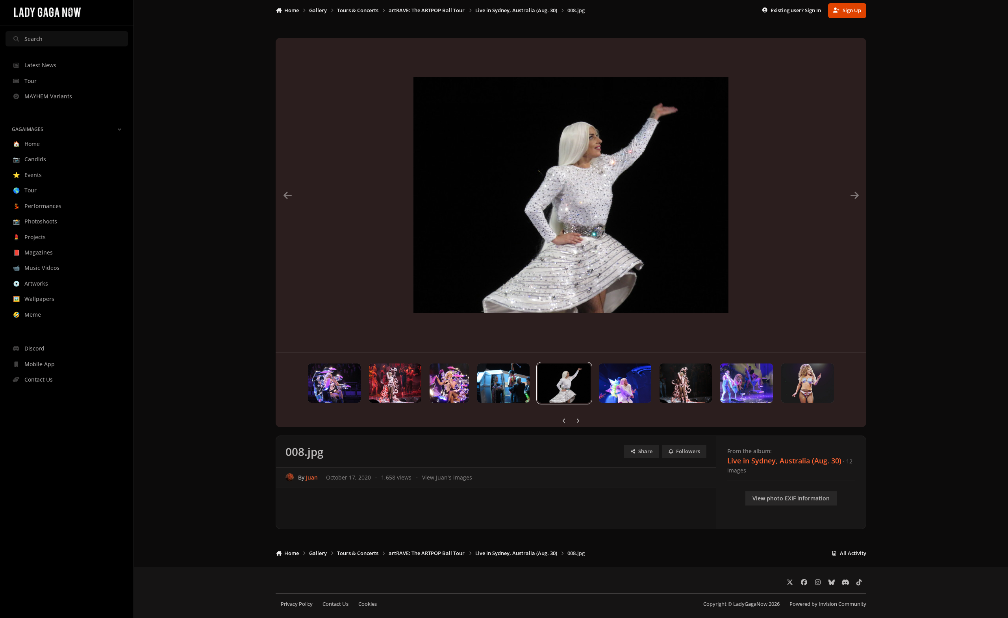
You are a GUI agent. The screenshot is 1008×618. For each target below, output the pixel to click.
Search (33, 38)
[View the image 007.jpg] (625, 383)
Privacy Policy (297, 604)
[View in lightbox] (570, 195)
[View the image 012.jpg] (334, 383)
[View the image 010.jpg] (449, 383)
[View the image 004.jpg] (807, 383)
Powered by (827, 604)
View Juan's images (447, 477)
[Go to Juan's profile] (289, 477)
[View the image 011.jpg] (395, 383)
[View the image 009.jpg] (503, 383)
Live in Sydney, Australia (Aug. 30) (784, 460)
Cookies (367, 604)
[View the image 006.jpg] (686, 383)
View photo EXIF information (791, 498)
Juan (312, 477)
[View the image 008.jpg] (564, 383)
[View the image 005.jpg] (746, 383)
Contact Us (335, 604)
